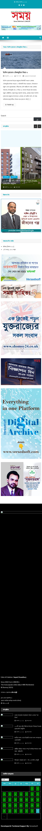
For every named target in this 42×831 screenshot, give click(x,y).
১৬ (38, 800)
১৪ (26, 800)
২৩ (38, 805)
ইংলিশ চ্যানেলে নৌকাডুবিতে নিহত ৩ (15, 72)
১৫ (32, 800)
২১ (26, 805)
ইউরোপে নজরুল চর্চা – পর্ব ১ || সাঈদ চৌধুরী (27, 760)
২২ (32, 805)
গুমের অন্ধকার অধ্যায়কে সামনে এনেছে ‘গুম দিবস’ (26, 716)
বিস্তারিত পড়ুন (10, 105)
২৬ (15, 811)
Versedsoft (33, 826)
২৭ (21, 811)
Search (3, 116)
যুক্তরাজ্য (6, 177)
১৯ (15, 805)
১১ (10, 800)
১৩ (21, 800)
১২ (15, 800)
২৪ (4, 811)
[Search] (37, 119)
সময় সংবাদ (18, 76)
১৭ (4, 805)
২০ (21, 805)
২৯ (32, 811)
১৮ (10, 805)
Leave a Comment (30, 76)
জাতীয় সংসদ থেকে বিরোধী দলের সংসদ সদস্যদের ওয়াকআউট (28, 739)
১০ (4, 800)
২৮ (26, 811)
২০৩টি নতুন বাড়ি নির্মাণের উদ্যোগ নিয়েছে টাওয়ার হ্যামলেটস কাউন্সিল (20, 182)
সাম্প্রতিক (14, 177)
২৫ (10, 811)
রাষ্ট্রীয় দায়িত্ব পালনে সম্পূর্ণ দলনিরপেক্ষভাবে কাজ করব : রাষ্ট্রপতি (28, 750)
